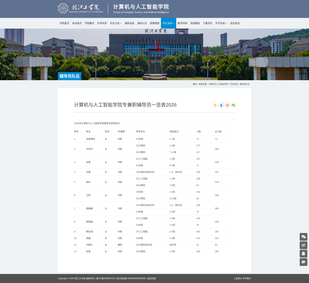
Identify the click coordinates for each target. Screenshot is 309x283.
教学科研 (182, 23)
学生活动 (167, 23)
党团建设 (195, 23)
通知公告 (142, 23)
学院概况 (89, 23)
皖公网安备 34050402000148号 (131, 278)
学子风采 (220, 23)
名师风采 (102, 23)
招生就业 (235, 23)
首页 (195, 84)
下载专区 (207, 23)
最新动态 (129, 23)
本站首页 (77, 23)
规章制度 (154, 23)
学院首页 (64, 23)
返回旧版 (151, 278)
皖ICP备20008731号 (105, 278)
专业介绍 (114, 23)
